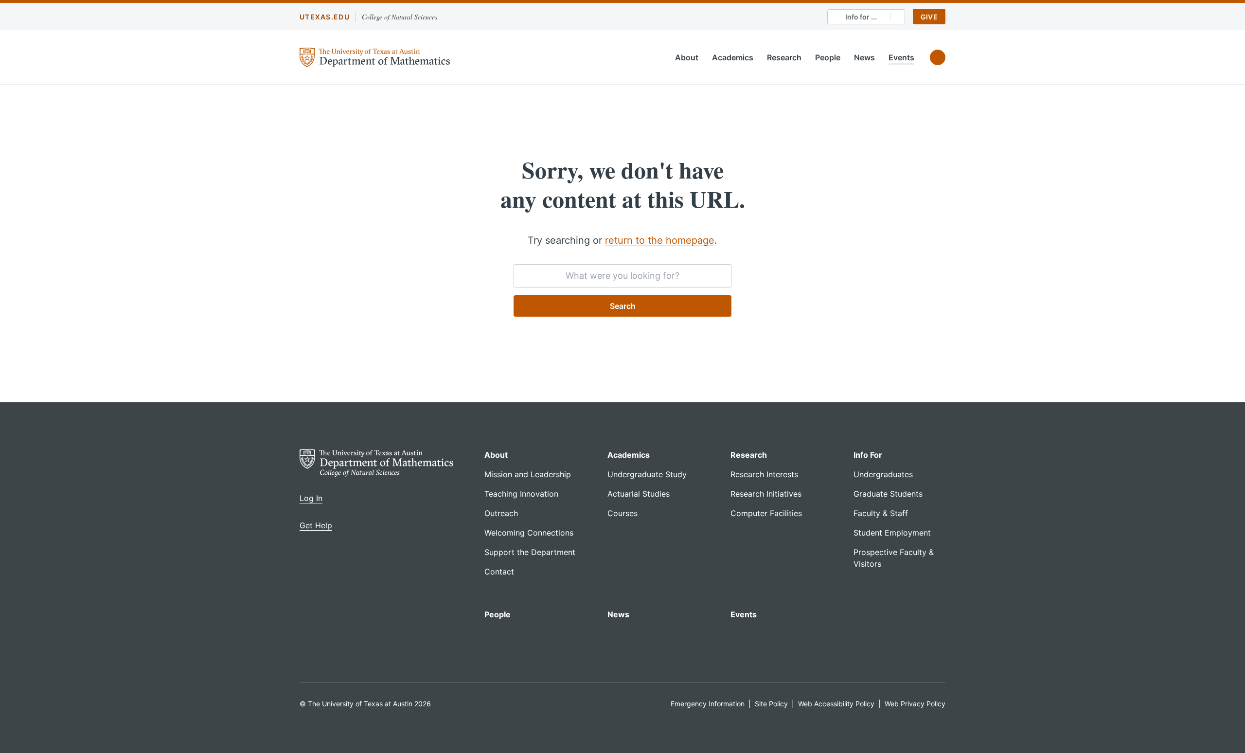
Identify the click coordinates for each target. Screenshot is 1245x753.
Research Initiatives (765, 494)
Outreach (501, 513)
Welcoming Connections (528, 533)
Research (784, 57)
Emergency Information (708, 703)
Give (929, 17)
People (827, 57)
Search (623, 306)
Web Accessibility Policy (836, 703)
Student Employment (892, 533)
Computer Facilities (766, 513)
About (686, 57)
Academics (732, 57)
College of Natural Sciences (399, 16)
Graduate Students (888, 494)
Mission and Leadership (527, 474)
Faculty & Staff (881, 513)
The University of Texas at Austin (360, 703)
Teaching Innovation (521, 494)
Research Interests (764, 474)
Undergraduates (883, 474)
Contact (499, 571)
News (864, 57)
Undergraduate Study (647, 474)
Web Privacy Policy (915, 703)
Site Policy (771, 703)
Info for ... (861, 17)
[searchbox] (622, 275)
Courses (622, 513)
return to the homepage (659, 240)
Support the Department (529, 552)
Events (901, 57)
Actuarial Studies (638, 494)
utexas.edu (325, 17)
